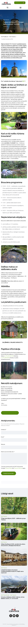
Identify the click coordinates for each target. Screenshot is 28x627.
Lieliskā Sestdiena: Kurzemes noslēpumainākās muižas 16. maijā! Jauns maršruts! (12, 571)
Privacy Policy (8, 468)
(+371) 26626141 (5, 357)
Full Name (3, 429)
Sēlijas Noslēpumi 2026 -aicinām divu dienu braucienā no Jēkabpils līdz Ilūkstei (13, 544)
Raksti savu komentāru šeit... (8, 451)
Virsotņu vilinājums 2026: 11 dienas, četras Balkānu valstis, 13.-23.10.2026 (12, 597)
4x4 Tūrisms (12, 36)
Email (2, 437)
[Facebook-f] (10, 615)
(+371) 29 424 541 (9, 356)
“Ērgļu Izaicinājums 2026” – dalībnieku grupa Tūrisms (13, 519)
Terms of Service (18, 468)
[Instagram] (17, 615)
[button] (7, 7)
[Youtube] (14, 615)
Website (3, 444)
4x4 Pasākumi (4, 36)
